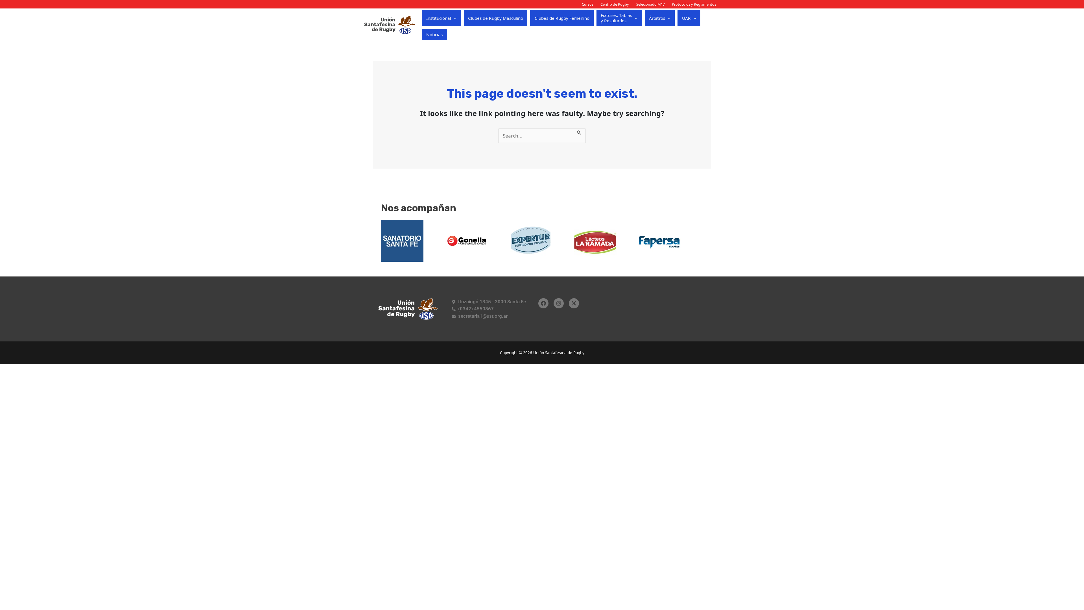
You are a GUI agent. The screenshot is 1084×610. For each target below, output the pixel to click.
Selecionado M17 (650, 4)
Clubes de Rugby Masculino (495, 18)
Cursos (587, 4)
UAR (686, 18)
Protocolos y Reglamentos (694, 4)
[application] (453, 18)
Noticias (434, 34)
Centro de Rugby (614, 4)
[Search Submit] (579, 132)
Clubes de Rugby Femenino (562, 18)
